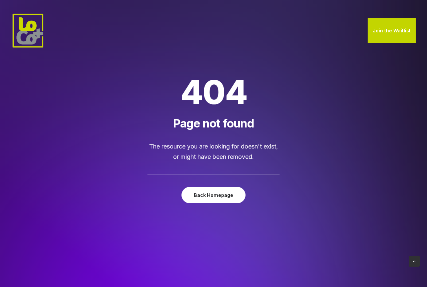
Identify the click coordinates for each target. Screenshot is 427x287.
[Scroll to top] (414, 261)
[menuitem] (392, 30)
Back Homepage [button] (213, 195)
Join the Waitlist (392, 30)
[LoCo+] (28, 30)
